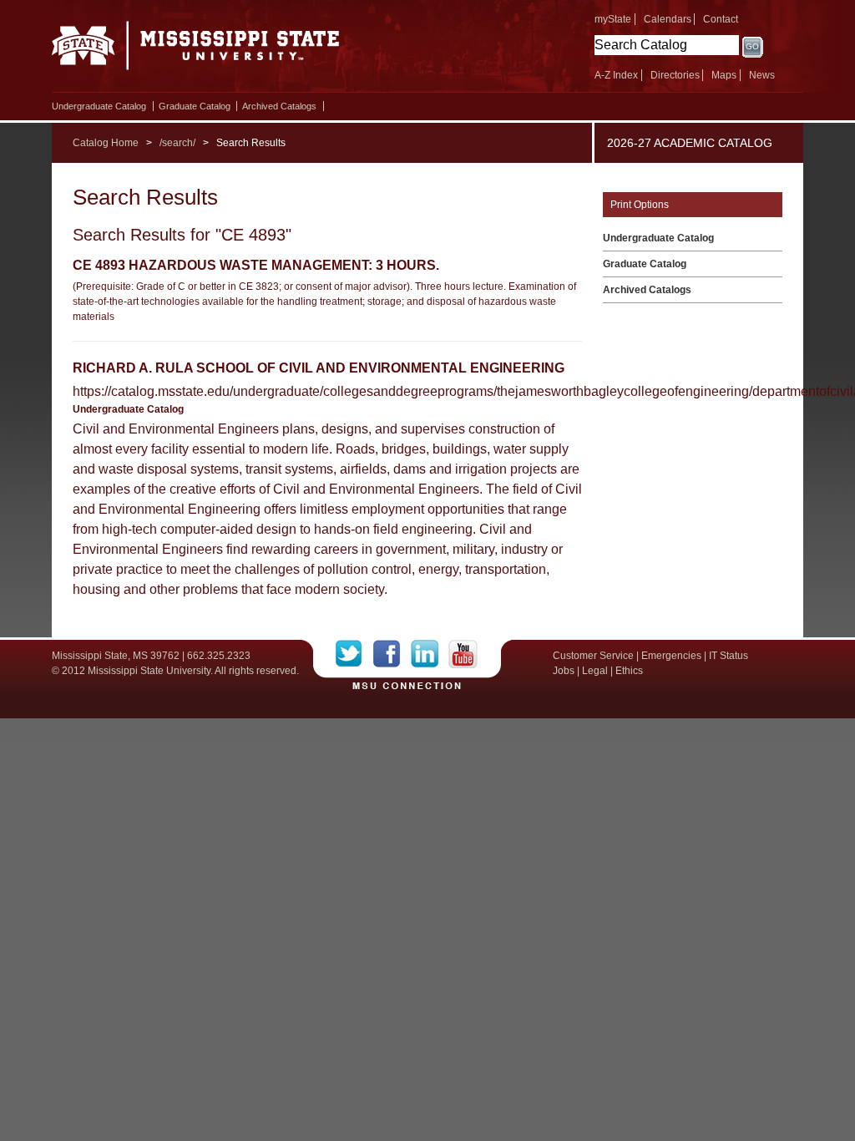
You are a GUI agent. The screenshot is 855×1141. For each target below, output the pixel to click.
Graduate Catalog (194, 106)
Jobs (563, 671)
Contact (720, 19)
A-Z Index (616, 75)
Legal (595, 671)
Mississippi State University (196, 50)
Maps (723, 75)
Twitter (354, 654)
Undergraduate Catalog (99, 106)
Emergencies (671, 656)
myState (612, 19)
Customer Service (593, 656)
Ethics (629, 671)
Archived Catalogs (279, 106)
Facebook (392, 654)
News (762, 75)
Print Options (639, 204)
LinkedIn (429, 654)
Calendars (667, 19)
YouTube (463, 654)
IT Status (728, 656)
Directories (675, 75)
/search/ (177, 143)
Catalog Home (106, 143)
